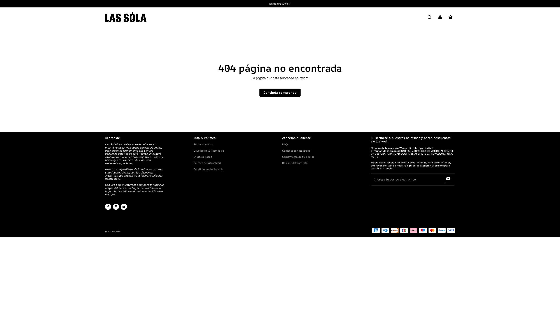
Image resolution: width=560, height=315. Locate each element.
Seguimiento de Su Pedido (298, 156)
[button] (429, 17)
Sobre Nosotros (203, 144)
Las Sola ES (117, 231)
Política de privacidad (207, 162)
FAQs (285, 144)
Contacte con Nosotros (296, 150)
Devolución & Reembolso (209, 150)
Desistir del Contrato (295, 162)
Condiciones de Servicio (209, 169)
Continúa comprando (280, 92)
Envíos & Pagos (203, 156)
